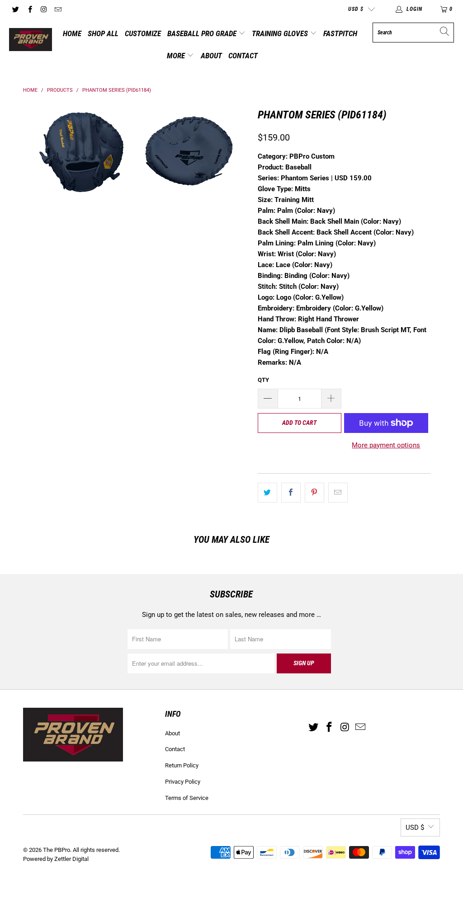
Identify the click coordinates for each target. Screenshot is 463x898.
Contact (243, 55)
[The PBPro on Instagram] (43, 9)
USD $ (356, 9)
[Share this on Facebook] (291, 493)
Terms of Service (186, 798)
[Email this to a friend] (338, 493)
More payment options (386, 445)
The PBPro (56, 849)
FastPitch (340, 33)
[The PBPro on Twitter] (15, 9)
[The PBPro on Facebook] (29, 9)
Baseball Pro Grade (202, 33)
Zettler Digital (71, 859)
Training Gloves (281, 33)
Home (72, 33)
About (211, 55)
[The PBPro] (30, 40)
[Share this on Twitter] (267, 493)
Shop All (103, 33)
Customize (143, 33)
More (177, 55)
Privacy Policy (182, 781)
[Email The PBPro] (57, 9)
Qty (263, 379)
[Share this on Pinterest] (314, 493)
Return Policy (181, 765)
